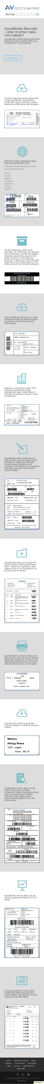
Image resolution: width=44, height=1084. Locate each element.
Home (8, 1060)
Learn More (13, 58)
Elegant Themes (21, 1078)
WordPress (22, 1081)
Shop (33, 1060)
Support (8, 1063)
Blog (9, 1066)
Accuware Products (21, 1060)
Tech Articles (20, 1063)
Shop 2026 (21, 1068)
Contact (17, 1066)
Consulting (32, 1063)
